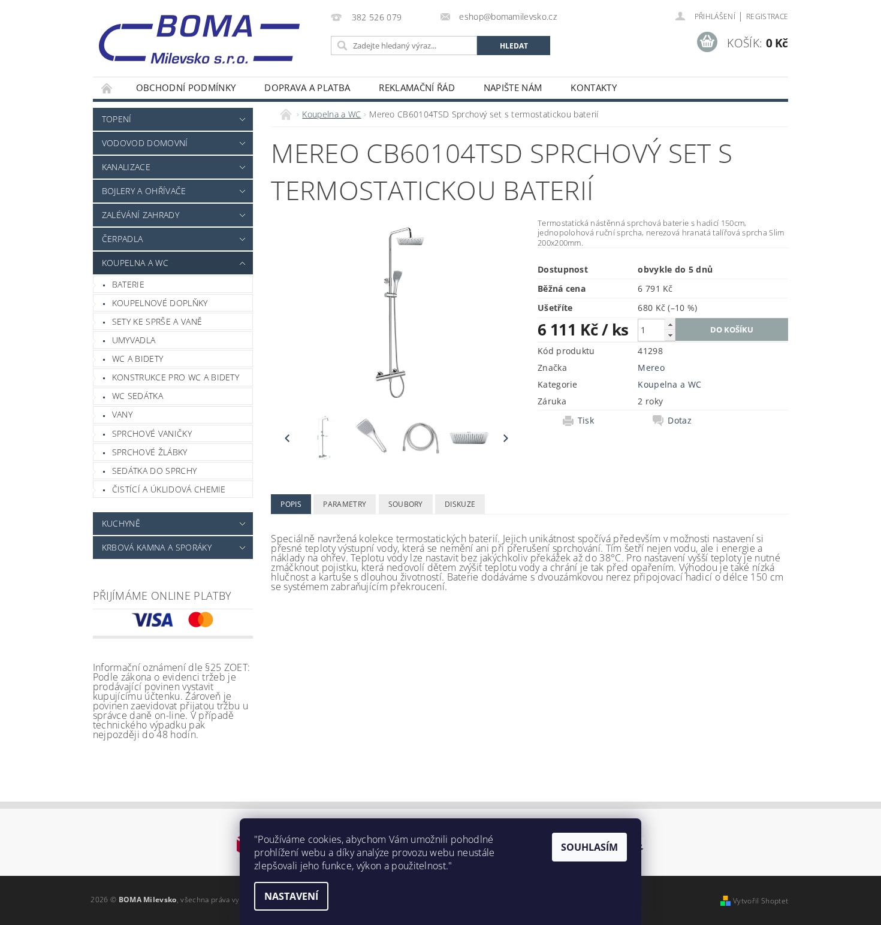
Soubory (405, 504)
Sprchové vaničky (152, 433)
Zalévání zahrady (140, 214)
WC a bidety (138, 358)
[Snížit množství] (670, 335)
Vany (122, 414)
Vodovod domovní (145, 143)
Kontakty (594, 87)
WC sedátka (137, 395)
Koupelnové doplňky (160, 303)
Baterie (128, 284)
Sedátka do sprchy (154, 470)
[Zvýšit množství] (670, 324)
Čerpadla (122, 238)
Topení (117, 119)
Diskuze (460, 504)
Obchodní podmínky (186, 87)
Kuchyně (121, 523)
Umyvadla (134, 340)
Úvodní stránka (107, 87)
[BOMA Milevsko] (199, 35)
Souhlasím (589, 847)
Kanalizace (126, 167)
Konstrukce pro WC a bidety (175, 377)
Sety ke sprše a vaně (157, 321)
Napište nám (513, 87)
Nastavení (291, 896)
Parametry (344, 504)
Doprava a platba (307, 87)
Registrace (767, 16)
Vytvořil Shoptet (760, 901)
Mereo (651, 367)
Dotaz (680, 420)
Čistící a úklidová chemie (169, 489)
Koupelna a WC (135, 262)
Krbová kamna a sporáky (157, 547)
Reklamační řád (416, 87)
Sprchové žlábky (150, 452)
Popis (290, 504)
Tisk (586, 420)
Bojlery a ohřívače (144, 191)
